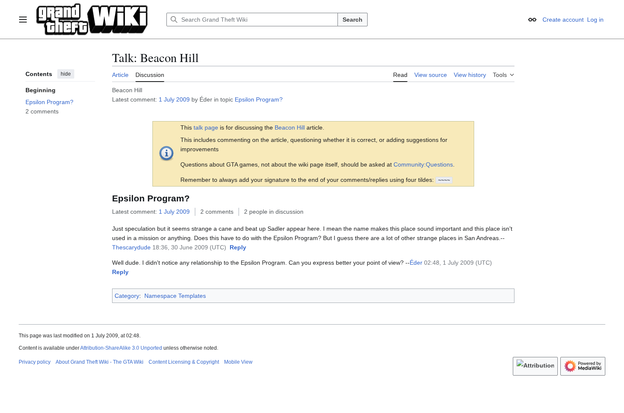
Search (353, 19)
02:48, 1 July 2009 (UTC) (458, 262)
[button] (23, 19)
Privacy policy (35, 362)
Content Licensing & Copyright (184, 362)
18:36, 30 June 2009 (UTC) (189, 247)
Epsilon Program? (259, 99)
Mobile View (238, 362)
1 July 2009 (174, 99)
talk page (206, 127)
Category (127, 295)
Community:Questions (423, 164)
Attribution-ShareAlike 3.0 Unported (121, 348)
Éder (416, 262)
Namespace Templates (175, 295)
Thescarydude (131, 247)
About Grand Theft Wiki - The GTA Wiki (99, 362)
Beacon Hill (290, 127)
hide (66, 74)
